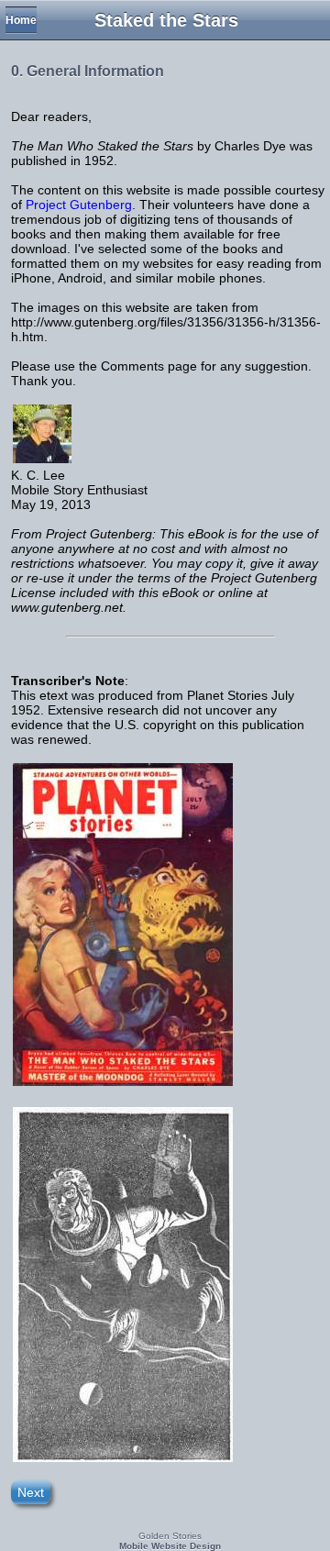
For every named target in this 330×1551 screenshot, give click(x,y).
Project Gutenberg (79, 204)
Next (30, 1492)
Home (21, 20)
